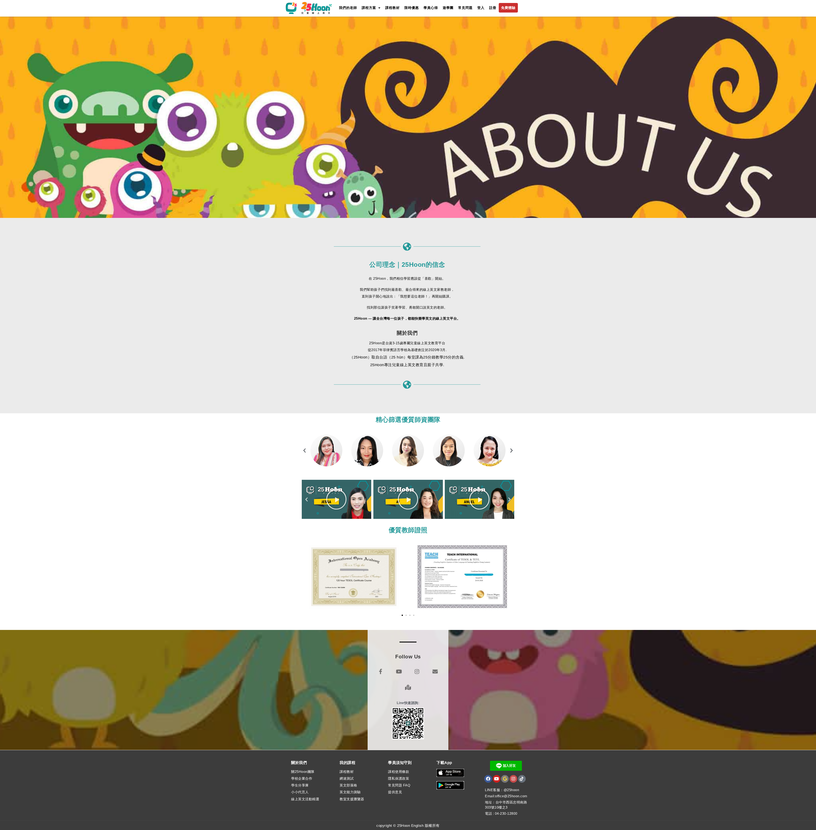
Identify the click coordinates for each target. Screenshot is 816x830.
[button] (304, 450)
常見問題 (465, 8)
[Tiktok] (522, 779)
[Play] (336, 499)
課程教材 (392, 8)
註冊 (492, 8)
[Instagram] (417, 671)
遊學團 (448, 8)
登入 (480, 8)
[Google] (505, 779)
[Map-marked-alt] (408, 687)
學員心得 (431, 8)
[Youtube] (399, 671)
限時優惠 (411, 8)
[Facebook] (488, 779)
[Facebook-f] (381, 671)
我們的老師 (348, 8)
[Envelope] (435, 671)
